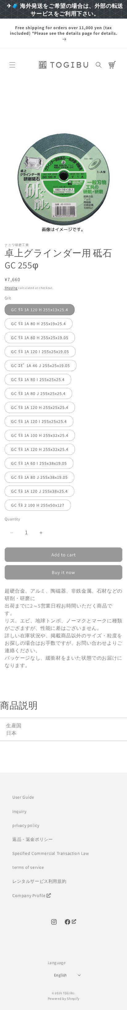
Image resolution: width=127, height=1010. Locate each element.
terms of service (28, 867)
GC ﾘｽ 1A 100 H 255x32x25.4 (39, 435)
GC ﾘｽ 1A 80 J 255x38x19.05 (39, 477)
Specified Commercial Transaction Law (50, 853)
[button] (12, 65)
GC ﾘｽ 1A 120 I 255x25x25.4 (39, 421)
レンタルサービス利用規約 (39, 881)
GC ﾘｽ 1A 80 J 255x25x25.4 (38, 393)
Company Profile (29, 895)
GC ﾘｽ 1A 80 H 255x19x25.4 (38, 323)
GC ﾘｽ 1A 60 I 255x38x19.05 (39, 463)
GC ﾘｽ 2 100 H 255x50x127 (37, 505)
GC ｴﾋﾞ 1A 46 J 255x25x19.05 (40, 365)
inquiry (19, 811)
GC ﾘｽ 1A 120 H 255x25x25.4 (39, 407)
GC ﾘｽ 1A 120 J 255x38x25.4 (39, 491)
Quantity (12, 519)
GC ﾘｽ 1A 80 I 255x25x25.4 (38, 379)
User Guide (23, 797)
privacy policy (25, 825)
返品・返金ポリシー (32, 839)
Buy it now (63, 572)
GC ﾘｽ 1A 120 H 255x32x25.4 (39, 449)
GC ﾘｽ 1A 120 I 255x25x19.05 (40, 351)
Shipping (11, 288)
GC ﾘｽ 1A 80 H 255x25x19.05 (39, 337)
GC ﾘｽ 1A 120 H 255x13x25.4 (39, 309)
